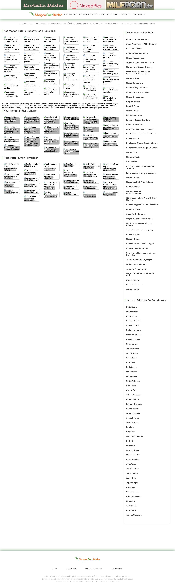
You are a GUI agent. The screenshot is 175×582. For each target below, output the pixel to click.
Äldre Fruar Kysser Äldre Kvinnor (141, 44)
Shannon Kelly (133, 455)
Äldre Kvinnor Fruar (135, 125)
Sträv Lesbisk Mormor (136, 264)
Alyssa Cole (131, 390)
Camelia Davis (132, 325)
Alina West (131, 464)
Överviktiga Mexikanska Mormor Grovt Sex (141, 254)
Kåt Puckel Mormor (134, 49)
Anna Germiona (133, 459)
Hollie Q (129, 441)
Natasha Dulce (133, 450)
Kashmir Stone (133, 409)
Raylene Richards (134, 321)
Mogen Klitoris (133, 239)
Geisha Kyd (131, 316)
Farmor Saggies (133, 234)
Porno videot (139, 15)
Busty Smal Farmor (134, 285)
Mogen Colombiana (135, 97)
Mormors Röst (132, 78)
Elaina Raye (131, 372)
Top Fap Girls (116, 568)
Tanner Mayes (132, 349)
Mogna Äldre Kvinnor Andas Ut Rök (140, 274)
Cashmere (130, 501)
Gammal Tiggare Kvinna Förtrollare (142, 205)
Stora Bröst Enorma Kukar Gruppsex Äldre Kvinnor (138, 73)
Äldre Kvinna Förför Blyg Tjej (139, 230)
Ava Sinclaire (132, 312)
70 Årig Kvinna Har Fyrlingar (139, 260)
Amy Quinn (131, 510)
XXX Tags (72, 15)
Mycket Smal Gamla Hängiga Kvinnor (139, 224)
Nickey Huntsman (134, 330)
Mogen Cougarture (134, 83)
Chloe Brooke (132, 492)
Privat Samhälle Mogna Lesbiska (141, 173)
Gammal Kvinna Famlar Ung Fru (140, 244)
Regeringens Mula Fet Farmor (139, 129)
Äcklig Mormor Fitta (135, 115)
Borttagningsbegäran (93, 568)
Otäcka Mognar (133, 280)
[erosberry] (46, 14)
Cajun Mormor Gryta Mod (137, 92)
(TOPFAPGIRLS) (27, 23)
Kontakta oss (71, 568)
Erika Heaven (132, 376)
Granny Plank (132, 162)
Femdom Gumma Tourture (138, 120)
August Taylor (132, 418)
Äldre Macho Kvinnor (136, 214)
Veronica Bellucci (134, 335)
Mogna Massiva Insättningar (139, 219)
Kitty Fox (130, 432)
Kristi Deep (131, 385)
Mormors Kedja (133, 157)
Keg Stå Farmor (133, 106)
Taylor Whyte (132, 483)
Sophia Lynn (132, 344)
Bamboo (130, 427)
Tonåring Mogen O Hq (136, 269)
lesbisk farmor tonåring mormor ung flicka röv (70, 108)
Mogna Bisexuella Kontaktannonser (134, 192)
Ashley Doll (131, 506)
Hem (65, 15)
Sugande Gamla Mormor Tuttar (140, 62)
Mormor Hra (131, 152)
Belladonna (131, 367)
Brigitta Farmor (133, 101)
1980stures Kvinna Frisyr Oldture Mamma (141, 199)
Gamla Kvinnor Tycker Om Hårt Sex (142, 134)
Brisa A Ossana (133, 339)
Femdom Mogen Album (136, 88)
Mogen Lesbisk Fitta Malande (139, 182)
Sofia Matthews (133, 381)
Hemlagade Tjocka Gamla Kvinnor (141, 143)
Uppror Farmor (133, 187)
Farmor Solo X (132, 138)
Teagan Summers (134, 515)
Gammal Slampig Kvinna (137, 248)
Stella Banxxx (132, 422)
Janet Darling (132, 473)
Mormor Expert (133, 289)
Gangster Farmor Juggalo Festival (141, 148)
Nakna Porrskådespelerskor (91, 15)
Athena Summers (134, 395)
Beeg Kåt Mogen (133, 209)
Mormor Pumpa (133, 177)
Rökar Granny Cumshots (137, 39)
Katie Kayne (131, 307)
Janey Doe (131, 478)
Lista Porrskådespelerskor (118, 15)
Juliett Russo (132, 353)
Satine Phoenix (133, 413)
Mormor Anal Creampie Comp (139, 67)
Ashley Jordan (133, 399)
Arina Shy (130, 487)
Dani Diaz (130, 362)
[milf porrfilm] (130, 5)
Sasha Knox (131, 358)
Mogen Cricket (133, 111)
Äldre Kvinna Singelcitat (137, 53)
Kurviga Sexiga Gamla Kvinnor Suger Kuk (140, 167)
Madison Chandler (134, 436)
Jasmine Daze (132, 469)
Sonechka (130, 446)
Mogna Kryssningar (135, 58)
